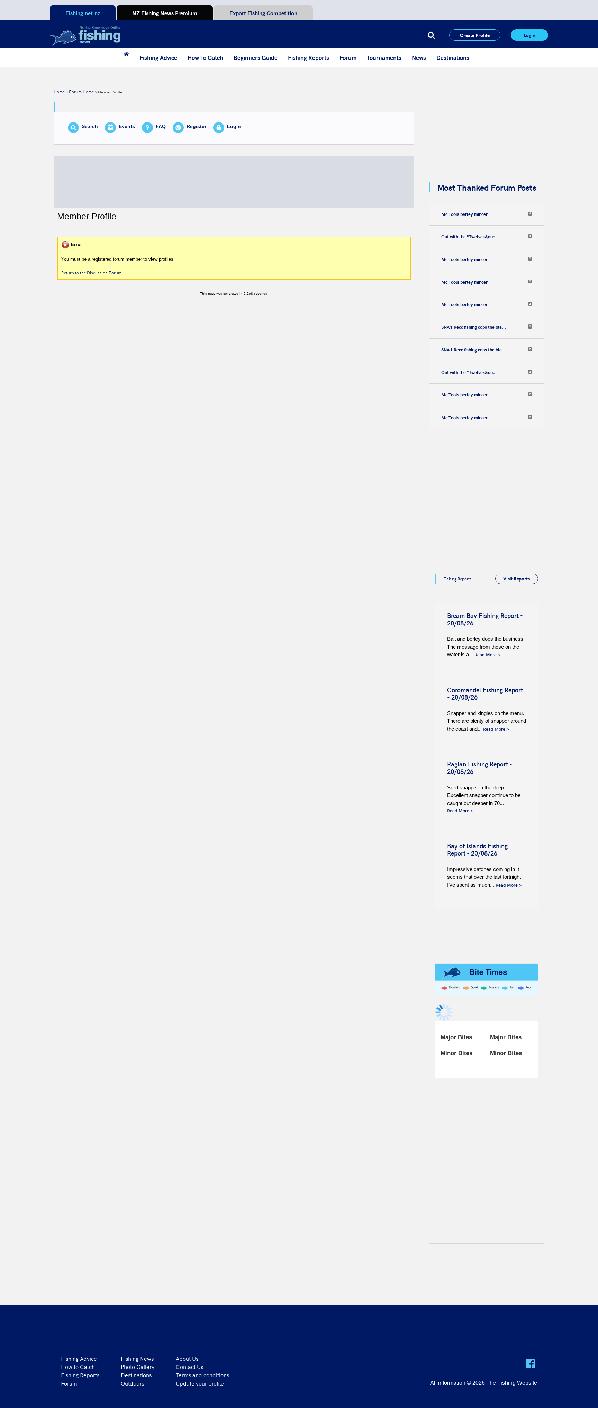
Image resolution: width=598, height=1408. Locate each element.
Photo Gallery (137, 1366)
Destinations (452, 57)
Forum (347, 57)
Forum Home (81, 91)
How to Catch (78, 1366)
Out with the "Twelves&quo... (470, 236)
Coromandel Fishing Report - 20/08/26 (485, 693)
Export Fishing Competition (263, 13)
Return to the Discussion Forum (91, 272)
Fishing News (137, 1358)
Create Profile (475, 34)
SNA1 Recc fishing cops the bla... (473, 326)
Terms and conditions (202, 1375)
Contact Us (189, 1366)
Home (59, 91)
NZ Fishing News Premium (164, 13)
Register (196, 126)
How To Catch (205, 57)
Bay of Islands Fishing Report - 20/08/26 (477, 849)
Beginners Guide (256, 57)
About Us (187, 1358)
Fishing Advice (158, 57)
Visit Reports (516, 578)
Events (127, 126)
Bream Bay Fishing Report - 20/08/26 (485, 619)
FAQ (161, 126)
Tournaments (384, 57)
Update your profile (200, 1383)
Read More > (487, 654)
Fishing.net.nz (82, 13)
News (419, 57)
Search (90, 126)
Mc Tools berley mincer (464, 214)
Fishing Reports (308, 57)
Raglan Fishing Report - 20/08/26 (479, 767)
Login (529, 34)
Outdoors (132, 1383)
